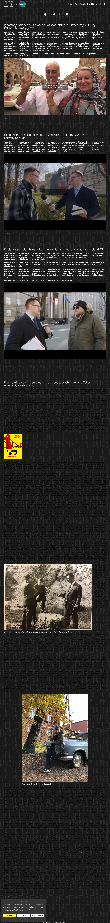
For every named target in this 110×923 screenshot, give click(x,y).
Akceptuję (9, 915)
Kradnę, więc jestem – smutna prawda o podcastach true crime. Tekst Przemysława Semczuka (47, 384)
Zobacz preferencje (37, 915)
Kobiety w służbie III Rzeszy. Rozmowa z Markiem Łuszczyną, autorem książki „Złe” (55, 249)
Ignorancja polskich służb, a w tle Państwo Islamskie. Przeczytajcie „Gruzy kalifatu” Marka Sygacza (49, 26)
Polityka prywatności (23, 920)
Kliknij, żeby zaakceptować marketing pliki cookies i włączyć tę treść (55, 86)
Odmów (23, 915)
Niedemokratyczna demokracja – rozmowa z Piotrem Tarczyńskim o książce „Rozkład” (45, 136)
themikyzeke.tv (64, 922)
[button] (43, 901)
